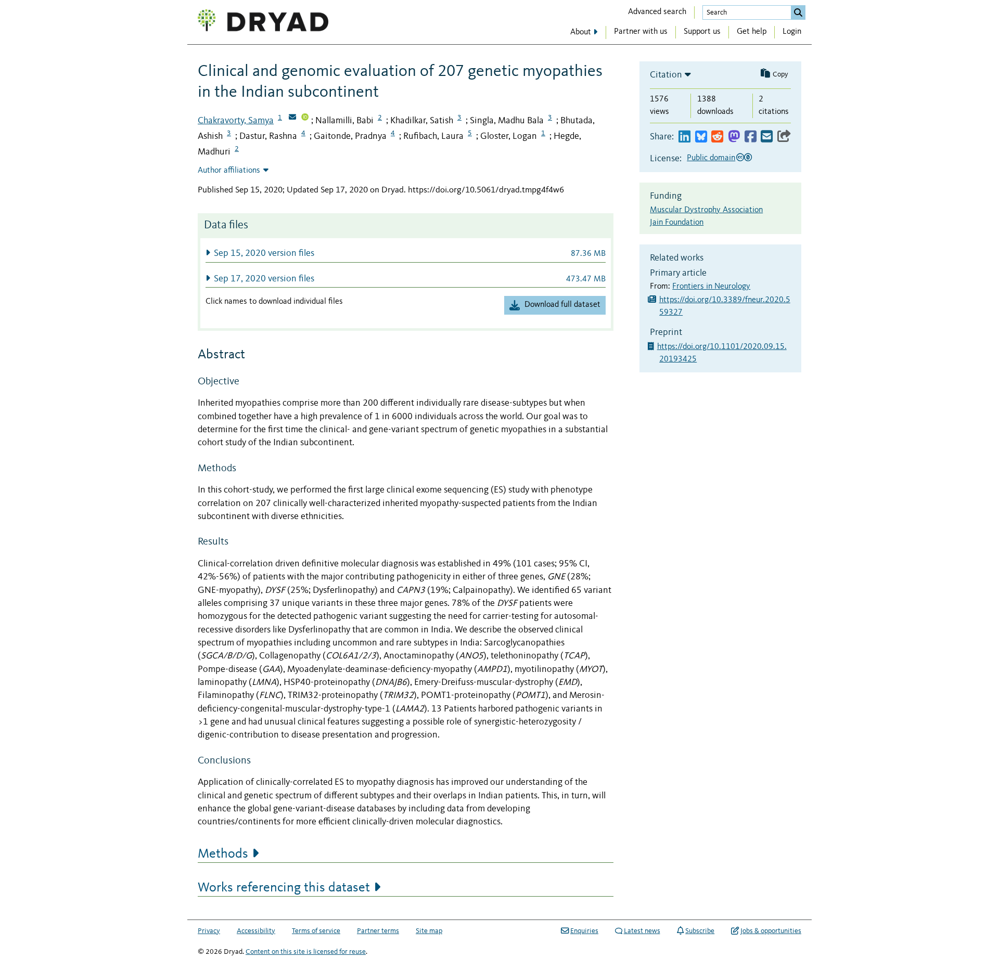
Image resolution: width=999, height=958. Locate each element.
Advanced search (657, 12)
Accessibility (256, 931)
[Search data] (798, 12)
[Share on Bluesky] (701, 137)
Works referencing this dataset (284, 888)
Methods (223, 854)
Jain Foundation (676, 222)
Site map (429, 931)
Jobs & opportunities (770, 931)
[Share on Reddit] (717, 137)
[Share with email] (767, 137)
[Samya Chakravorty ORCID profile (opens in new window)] (305, 118)
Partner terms (378, 931)
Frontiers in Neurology (711, 286)
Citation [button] (666, 75)
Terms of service (316, 931)
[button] (406, 253)
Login (792, 32)
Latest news (642, 931)
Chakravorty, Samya (236, 120)
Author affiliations (229, 170)
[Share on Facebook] (751, 137)
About (580, 32)
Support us (702, 32)
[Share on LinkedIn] (684, 137)
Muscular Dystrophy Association (706, 210)
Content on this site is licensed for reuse (306, 951)
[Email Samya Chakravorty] (292, 118)
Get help (751, 32)
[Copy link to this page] (784, 137)
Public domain (711, 158)
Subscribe (699, 931)
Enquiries (584, 931)
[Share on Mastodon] (734, 137)
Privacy (209, 931)
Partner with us (641, 32)
